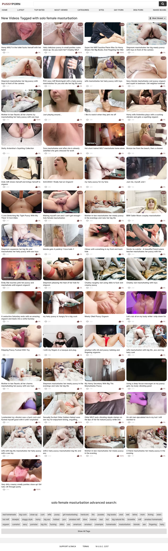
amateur (88, 524)
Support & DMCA (67, 546)
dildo (62, 524)
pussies (101, 514)
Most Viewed (61, 10)
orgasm (6, 524)
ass (68, 524)
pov (64, 519)
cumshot (16, 524)
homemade (111, 524)
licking (150, 514)
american (77, 524)
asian (159, 514)
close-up (33, 514)
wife (49, 514)
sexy (25, 524)
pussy (57, 514)
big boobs (111, 514)
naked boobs (159, 10)
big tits (44, 524)
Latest (20, 10)
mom (142, 514)
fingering (153, 524)
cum (42, 514)
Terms (86, 546)
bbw (85, 519)
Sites (101, 10)
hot (107, 519)
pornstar (34, 524)
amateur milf (74, 519)
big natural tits (118, 519)
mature (93, 519)
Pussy (11, 4)
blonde (137, 524)
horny (38, 519)
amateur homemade (153, 519)
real (101, 519)
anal (121, 514)
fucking (53, 524)
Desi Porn (138, 10)
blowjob (15, 519)
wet (127, 514)
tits (93, 514)
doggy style (27, 519)
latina (135, 514)
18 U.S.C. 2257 (102, 546)
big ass (47, 519)
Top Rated (39, 10)
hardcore (84, 514)
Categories (83, 10)
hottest (56, 519)
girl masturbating (70, 514)
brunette (131, 519)
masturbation (124, 524)
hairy (162, 524)
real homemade (9, 514)
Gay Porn (118, 10)
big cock (23, 514)
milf (139, 519)
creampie (99, 524)
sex (144, 524)
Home (4, 10)
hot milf (6, 519)
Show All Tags (84, 531)
